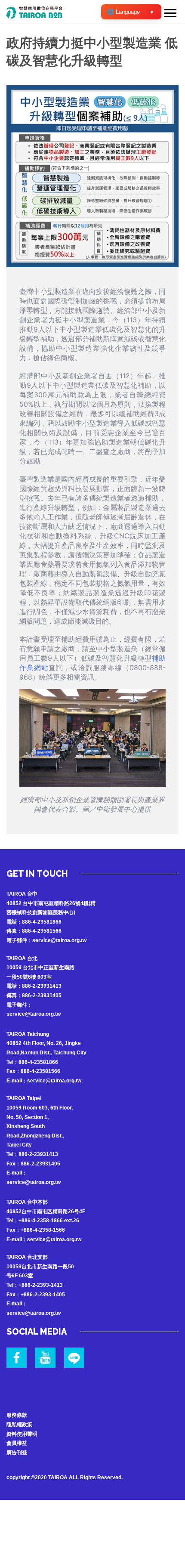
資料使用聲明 (21, 1434)
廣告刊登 (16, 1453)
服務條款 (16, 1415)
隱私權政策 (19, 1425)
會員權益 (16, 1443)
